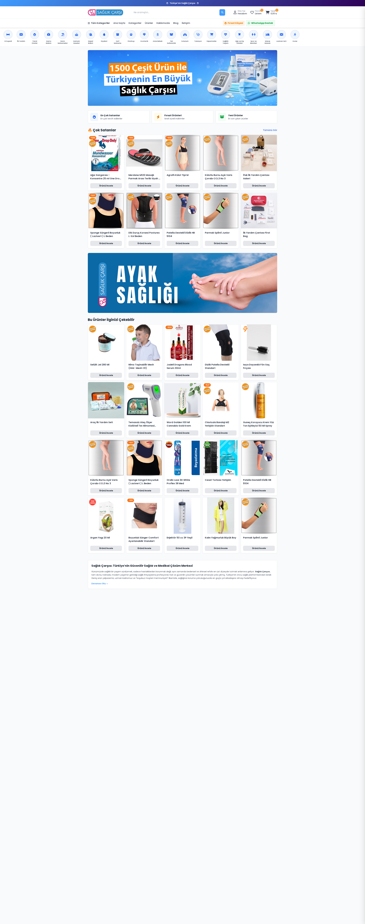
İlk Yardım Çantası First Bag (256, 234)
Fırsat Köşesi (235, 23)
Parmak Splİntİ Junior (217, 232)
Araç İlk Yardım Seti (101, 422)
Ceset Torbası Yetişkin (218, 480)
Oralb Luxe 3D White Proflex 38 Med (178, 481)
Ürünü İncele (106, 185)
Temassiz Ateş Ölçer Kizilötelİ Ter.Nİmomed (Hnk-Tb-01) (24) (141, 424)
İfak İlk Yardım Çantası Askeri (256, 176)
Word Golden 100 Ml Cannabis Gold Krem (179, 424)
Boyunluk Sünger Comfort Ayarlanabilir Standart (143, 539)
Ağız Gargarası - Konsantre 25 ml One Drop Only (105, 176)
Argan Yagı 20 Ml (100, 537)
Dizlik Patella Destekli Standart (217, 366)
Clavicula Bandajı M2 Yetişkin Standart (217, 424)
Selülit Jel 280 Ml (99, 364)
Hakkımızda (163, 23)
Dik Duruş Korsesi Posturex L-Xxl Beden (144, 234)
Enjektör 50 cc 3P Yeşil (179, 537)
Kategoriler (135, 23)
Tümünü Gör (270, 130)
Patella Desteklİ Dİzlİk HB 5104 (181, 234)
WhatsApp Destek (262, 23)
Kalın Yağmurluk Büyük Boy (220, 537)
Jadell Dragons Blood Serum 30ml (179, 366)
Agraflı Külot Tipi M (177, 175)
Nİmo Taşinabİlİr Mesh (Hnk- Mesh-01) (141, 366)
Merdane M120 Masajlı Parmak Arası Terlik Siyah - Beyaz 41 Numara (144, 176)
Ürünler (149, 23)
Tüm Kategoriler (100, 23)
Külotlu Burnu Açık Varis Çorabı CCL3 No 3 (218, 176)
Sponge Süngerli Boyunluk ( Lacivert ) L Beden (105, 234)
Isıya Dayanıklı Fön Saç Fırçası (256, 366)
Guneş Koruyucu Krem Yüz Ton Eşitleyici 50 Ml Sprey (258, 424)
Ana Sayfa (119, 23)
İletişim (186, 23)
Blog (175, 23)
